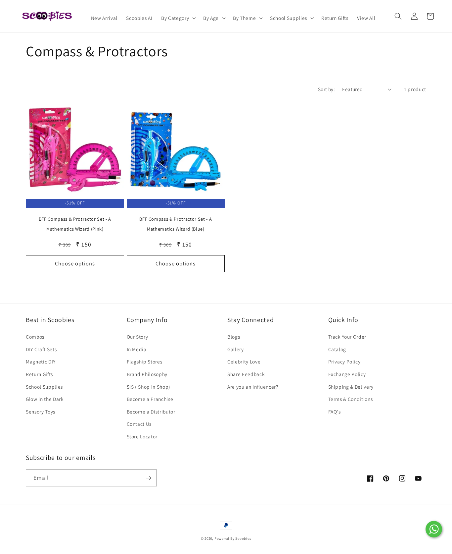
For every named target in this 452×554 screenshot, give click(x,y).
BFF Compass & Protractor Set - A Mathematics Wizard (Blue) (175, 224)
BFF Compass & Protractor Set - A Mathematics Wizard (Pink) (75, 224)
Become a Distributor (151, 411)
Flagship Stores (144, 361)
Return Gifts (39, 374)
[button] (178, 18)
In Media (137, 349)
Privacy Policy (344, 361)
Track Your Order (347, 336)
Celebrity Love (243, 361)
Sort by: (326, 89)
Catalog (337, 349)
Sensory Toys (40, 411)
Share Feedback (246, 374)
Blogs (233, 336)
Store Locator (142, 436)
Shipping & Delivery (351, 386)
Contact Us (139, 423)
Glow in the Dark (45, 399)
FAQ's (334, 411)
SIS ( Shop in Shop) (149, 386)
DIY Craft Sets (41, 349)
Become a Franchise (150, 399)
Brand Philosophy (147, 374)
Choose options (75, 263)
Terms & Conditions (350, 399)
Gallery (235, 349)
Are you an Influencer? (252, 386)
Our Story (137, 336)
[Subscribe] (149, 478)
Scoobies (243, 538)
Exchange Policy (347, 374)
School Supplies (44, 386)
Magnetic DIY (41, 361)
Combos (35, 336)
